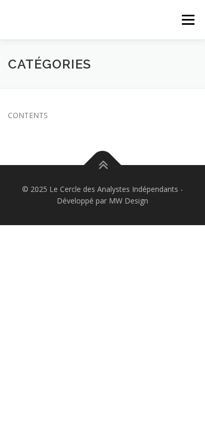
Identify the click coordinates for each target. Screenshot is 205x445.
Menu (188, 20)
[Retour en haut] (102, 165)
